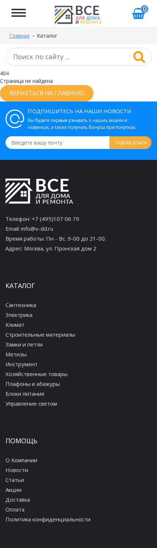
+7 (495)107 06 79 (55, 218)
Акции (13, 489)
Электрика (18, 314)
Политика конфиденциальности (48, 519)
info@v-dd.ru (37, 228)
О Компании (21, 460)
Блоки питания (24, 393)
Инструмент (21, 364)
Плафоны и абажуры (32, 383)
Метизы (16, 354)
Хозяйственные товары (36, 374)
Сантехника (20, 305)
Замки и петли (24, 344)
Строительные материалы (40, 334)
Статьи (14, 479)
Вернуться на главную (46, 93)
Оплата (14, 509)
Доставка (17, 499)
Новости (16, 470)
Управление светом (31, 403)
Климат (14, 324)
